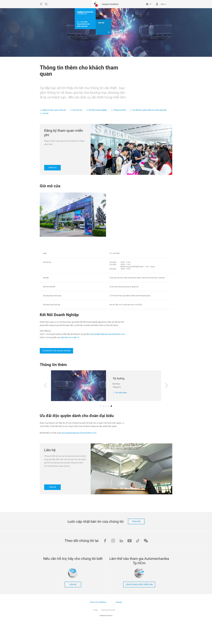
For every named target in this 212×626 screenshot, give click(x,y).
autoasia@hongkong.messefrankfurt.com (107, 334)
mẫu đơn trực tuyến (69, 337)
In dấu (95, 610)
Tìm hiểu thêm (121, 393)
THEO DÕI (136, 521)
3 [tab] (106, 406)
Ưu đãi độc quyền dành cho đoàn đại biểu (150, 110)
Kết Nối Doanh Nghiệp (98, 110)
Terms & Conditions (98, 602)
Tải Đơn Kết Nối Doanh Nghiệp (56, 351)
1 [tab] (100, 406)
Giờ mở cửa (77, 110)
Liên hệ (45, 113)
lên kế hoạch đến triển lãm (139, 584)
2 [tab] (103, 406)
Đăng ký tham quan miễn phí (54, 110)
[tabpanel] (106, 385)
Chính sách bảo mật (108, 610)
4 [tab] (108, 406)
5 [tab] (111, 406)
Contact (119, 602)
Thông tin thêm (120, 110)
